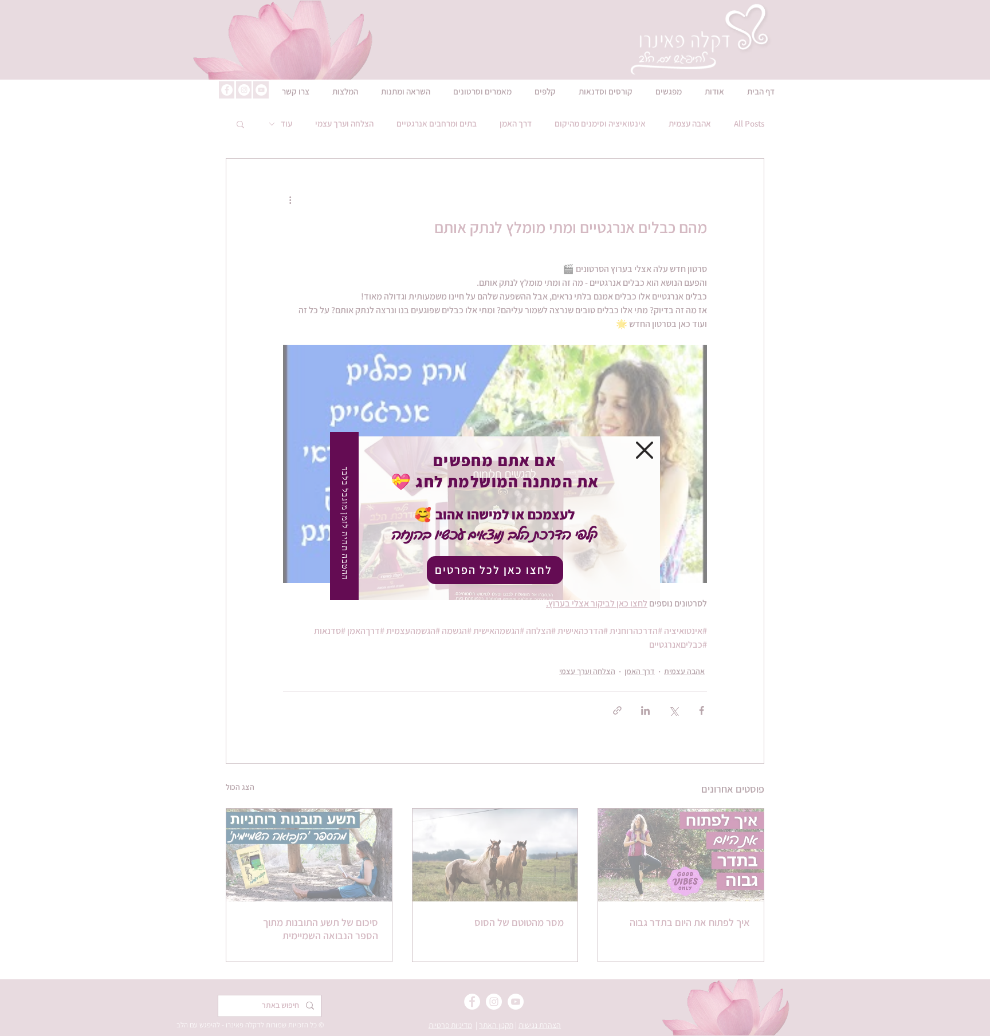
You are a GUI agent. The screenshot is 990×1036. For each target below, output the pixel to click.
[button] (644, 450)
